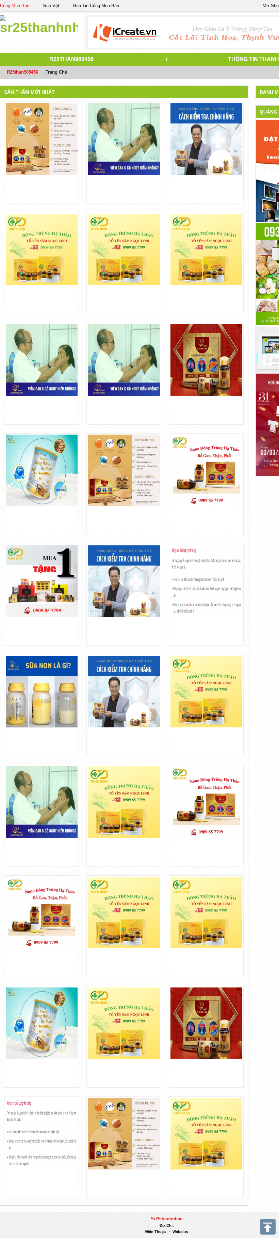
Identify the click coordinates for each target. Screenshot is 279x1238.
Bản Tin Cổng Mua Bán (96, 5)
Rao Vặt (51, 5)
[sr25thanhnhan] (39, 23)
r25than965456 (71, 59)
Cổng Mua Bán (14, 5)
